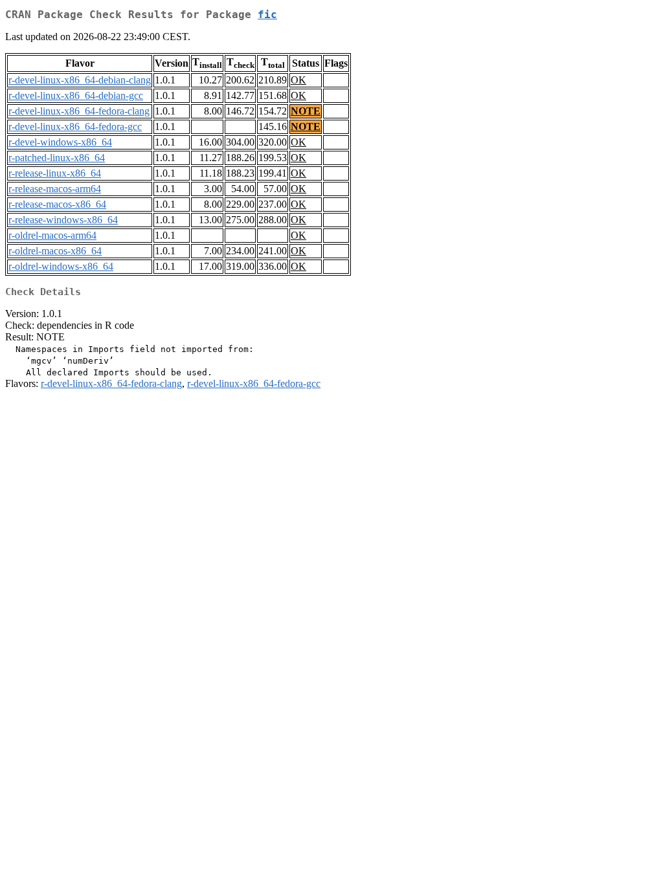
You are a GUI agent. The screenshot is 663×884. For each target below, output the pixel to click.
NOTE (305, 110)
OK (298, 79)
